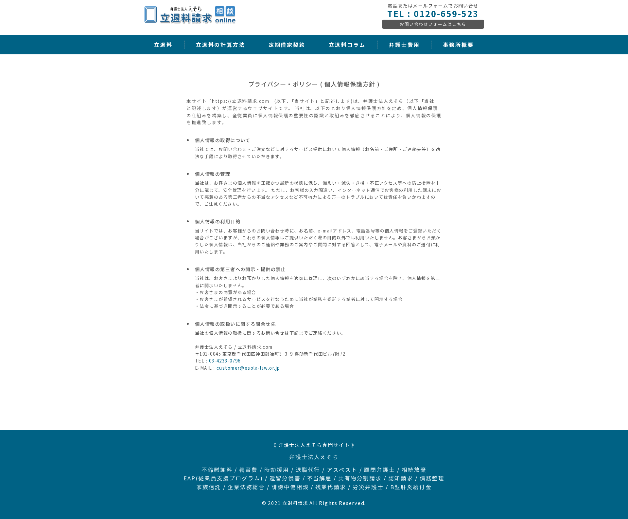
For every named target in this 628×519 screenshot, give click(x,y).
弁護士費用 (404, 44)
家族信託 (208, 487)
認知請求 (400, 478)
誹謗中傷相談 (290, 487)
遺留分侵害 (285, 478)
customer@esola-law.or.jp (248, 368)
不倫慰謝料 (217, 469)
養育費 (248, 469)
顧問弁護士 (379, 469)
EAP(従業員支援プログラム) (223, 478)
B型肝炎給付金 (411, 487)
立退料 (163, 44)
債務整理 (432, 478)
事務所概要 (458, 44)
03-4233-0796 (225, 361)
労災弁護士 (368, 487)
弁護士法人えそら (314, 457)
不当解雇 (319, 478)
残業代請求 (330, 487)
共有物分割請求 (360, 478)
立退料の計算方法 (220, 44)
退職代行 (308, 469)
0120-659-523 (446, 13)
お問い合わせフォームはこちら (433, 24)
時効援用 (276, 469)
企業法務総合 (246, 487)
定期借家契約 (287, 44)
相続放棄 (414, 469)
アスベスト (342, 469)
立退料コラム (347, 44)
